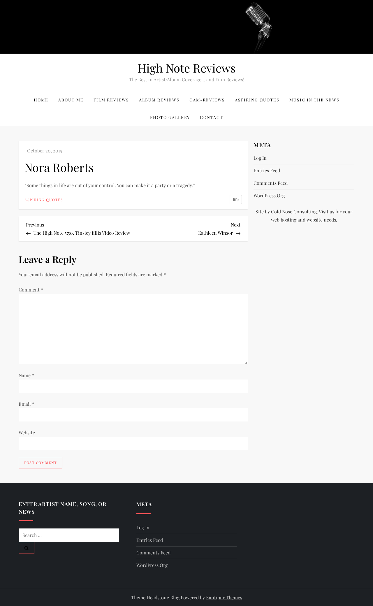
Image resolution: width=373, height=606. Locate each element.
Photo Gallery (170, 117)
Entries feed (267, 170)
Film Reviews (111, 100)
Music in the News (314, 100)
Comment (31, 290)
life (236, 199)
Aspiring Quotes (257, 100)
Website (27, 432)
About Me (71, 100)
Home (41, 100)
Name (26, 375)
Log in (260, 158)
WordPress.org (269, 195)
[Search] (26, 548)
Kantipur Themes (224, 597)
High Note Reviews (187, 67)
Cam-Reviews (207, 100)
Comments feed (271, 183)
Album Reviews (159, 100)
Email (26, 404)
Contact (211, 117)
